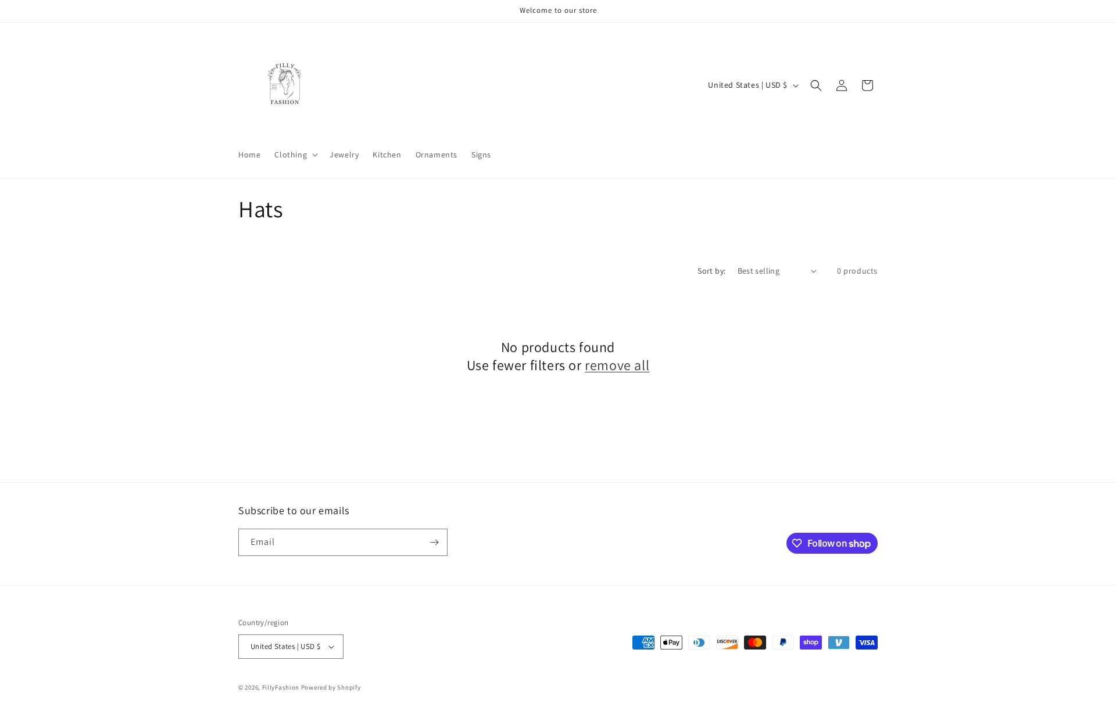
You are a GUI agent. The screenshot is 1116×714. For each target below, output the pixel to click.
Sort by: (711, 270)
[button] (295, 154)
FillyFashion (280, 687)
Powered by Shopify (331, 687)
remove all (617, 365)
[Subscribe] (434, 542)
